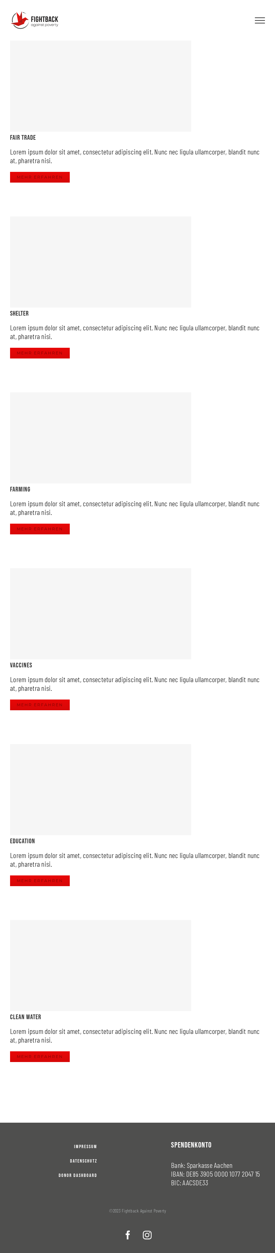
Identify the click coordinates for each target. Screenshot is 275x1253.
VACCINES (21, 665)
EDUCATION (22, 841)
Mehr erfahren (40, 177)
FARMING (20, 489)
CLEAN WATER (25, 1017)
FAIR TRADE (23, 138)
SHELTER (19, 314)
